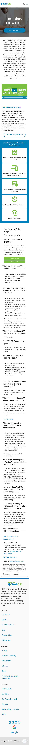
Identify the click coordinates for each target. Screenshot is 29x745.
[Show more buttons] (25, 97)
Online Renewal (8, 419)
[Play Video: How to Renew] (14, 90)
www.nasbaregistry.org (17, 561)
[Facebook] (10, 722)
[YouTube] (16, 722)
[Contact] (24, 4)
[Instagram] (19, 722)
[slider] (14, 97)
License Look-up (14, 258)
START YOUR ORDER (14, 30)
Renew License (15, 261)
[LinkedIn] (13, 722)
